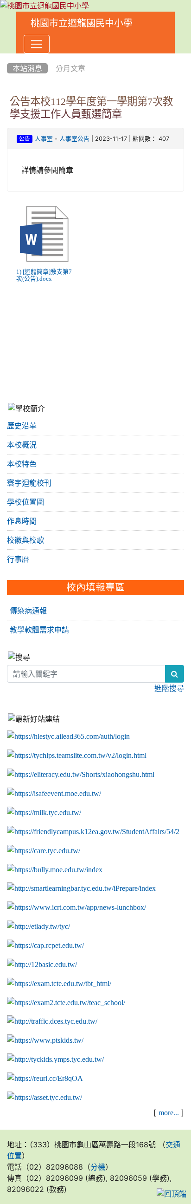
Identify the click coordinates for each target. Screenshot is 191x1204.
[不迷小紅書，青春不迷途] (80, 774)
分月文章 (70, 68)
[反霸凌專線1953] (54, 869)
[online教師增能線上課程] (45, 1078)
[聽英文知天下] (76, 907)
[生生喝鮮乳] (44, 812)
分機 (97, 1167)
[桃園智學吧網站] (81, 888)
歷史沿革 (22, 425)
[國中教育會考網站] (45, 945)
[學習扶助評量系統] (66, 1002)
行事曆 (18, 559)
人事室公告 (74, 139)
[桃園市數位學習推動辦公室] (44, 1097)
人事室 (44, 139)
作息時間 (22, 521)
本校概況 (22, 444)
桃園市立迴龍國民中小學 (82, 23)
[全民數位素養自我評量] (54, 793)
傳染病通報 (28, 610)
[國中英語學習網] (38, 926)
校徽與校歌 (25, 540)
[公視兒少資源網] (45, 1040)
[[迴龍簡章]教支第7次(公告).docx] (44, 234)
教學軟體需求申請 (39, 629)
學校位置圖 (25, 502)
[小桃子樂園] (55, 1059)
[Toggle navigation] (37, 44)
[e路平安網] (52, 1021)
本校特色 (22, 463)
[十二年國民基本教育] (42, 964)
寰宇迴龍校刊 (29, 483)
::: (9, 56)
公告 (24, 139)
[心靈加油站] (43, 851)
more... (169, 1112)
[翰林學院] (76, 755)
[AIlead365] (68, 736)
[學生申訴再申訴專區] (93, 832)
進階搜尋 (169, 688)
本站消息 (27, 68)
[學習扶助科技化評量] (59, 983)
